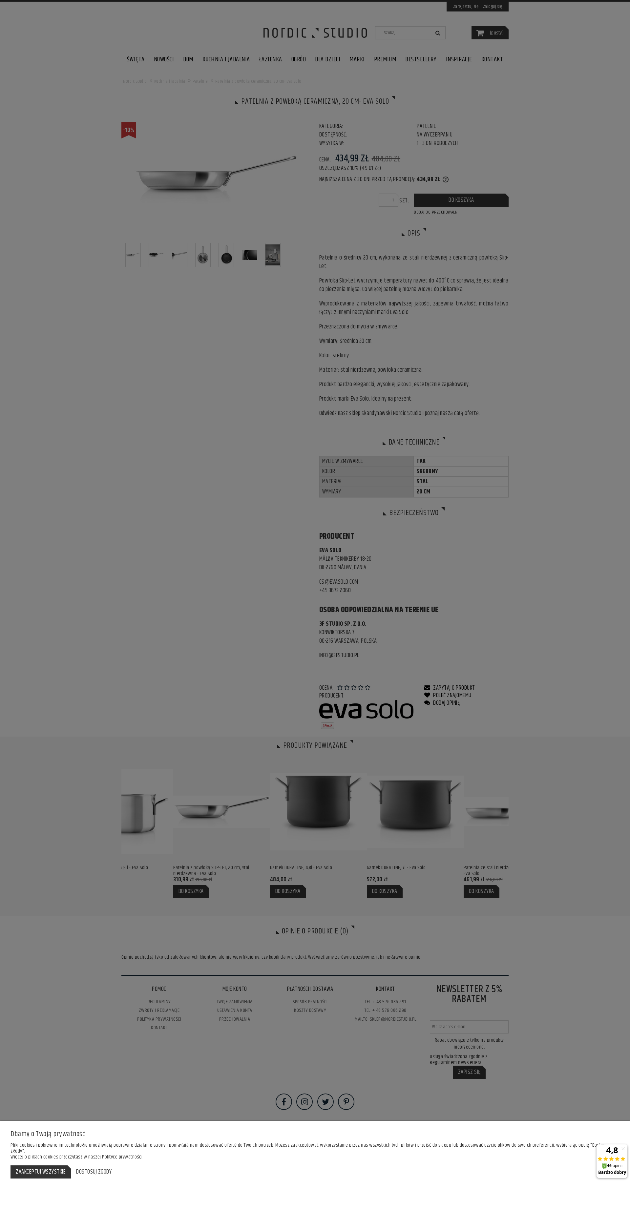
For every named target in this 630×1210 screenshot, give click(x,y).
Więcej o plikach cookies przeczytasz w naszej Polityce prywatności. (76, 1157)
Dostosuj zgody (94, 1172)
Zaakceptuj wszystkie (41, 1172)
